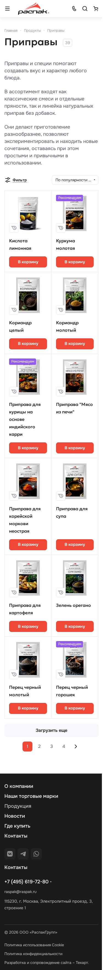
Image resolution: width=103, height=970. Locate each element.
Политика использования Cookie (34, 944)
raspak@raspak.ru (20, 891)
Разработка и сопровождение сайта (37, 962)
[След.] (76, 746)
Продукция (17, 806)
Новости (14, 816)
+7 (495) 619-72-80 (26, 882)
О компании (18, 786)
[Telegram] (23, 853)
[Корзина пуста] (95, 8)
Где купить (17, 826)
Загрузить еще (51, 730)
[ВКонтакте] (9, 853)
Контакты (15, 836)
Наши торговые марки (31, 796)
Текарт (82, 962)
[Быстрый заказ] (13, 228)
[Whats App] (36, 853)
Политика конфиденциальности (33, 953)
